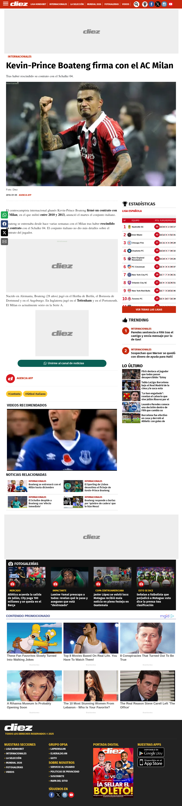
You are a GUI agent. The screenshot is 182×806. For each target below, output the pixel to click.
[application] (62, 440)
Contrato (14, 394)
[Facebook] (51, 795)
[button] (4, 214)
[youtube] (71, 795)
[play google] (158, 752)
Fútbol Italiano (36, 394)
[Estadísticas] (145, 4)
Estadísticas (142, 203)
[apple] (158, 762)
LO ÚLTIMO (132, 366)
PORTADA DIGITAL (106, 745)
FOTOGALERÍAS (26, 564)
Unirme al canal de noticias (66, 363)
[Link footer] (18, 727)
